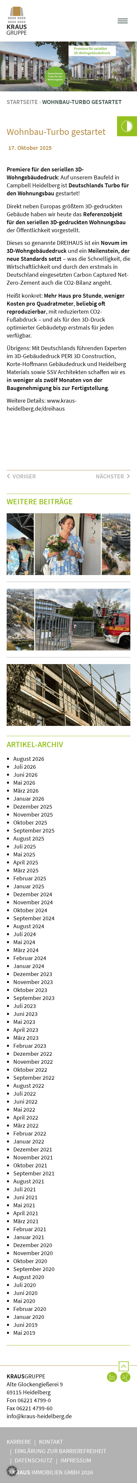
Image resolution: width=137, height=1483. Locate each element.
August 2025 (28, 838)
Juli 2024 (24, 934)
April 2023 (25, 1030)
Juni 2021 (25, 1197)
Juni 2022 (25, 1101)
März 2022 (26, 1125)
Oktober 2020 (30, 1261)
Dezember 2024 (32, 894)
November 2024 (33, 902)
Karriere (19, 1441)
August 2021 (28, 1181)
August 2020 (28, 1277)
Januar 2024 (28, 966)
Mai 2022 (24, 1109)
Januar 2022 (28, 1141)
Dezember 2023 (32, 974)
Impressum (76, 1460)
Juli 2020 (24, 1285)
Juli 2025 (24, 846)
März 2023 (26, 1037)
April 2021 (25, 1213)
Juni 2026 (25, 774)
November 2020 (33, 1253)
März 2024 (26, 950)
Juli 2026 (24, 766)
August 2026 (28, 758)
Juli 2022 (24, 1093)
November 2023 (33, 982)
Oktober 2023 (30, 990)
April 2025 (25, 862)
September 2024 (34, 918)
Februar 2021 (29, 1229)
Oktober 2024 (30, 910)
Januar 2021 (28, 1237)
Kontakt (51, 1441)
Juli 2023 (24, 1006)
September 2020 (34, 1269)
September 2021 (34, 1173)
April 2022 (25, 1117)
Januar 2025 (28, 886)
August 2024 (28, 926)
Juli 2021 (24, 1189)
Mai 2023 (24, 1022)
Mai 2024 (24, 942)
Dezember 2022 (32, 1053)
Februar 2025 (29, 878)
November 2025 (33, 814)
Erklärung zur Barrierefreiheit (60, 1451)
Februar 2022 (29, 1133)
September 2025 (34, 830)
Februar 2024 (29, 958)
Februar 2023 (29, 1045)
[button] (122, 20)
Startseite (22, 102)
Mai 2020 (24, 1301)
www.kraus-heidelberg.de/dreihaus (42, 404)
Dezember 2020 (32, 1245)
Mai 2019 (24, 1332)
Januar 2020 (28, 1317)
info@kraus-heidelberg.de (39, 1416)
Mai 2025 (24, 854)
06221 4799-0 (34, 1400)
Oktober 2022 (30, 1069)
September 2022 (34, 1077)
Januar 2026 (28, 798)
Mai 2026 (24, 782)
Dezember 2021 (32, 1149)
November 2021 (33, 1157)
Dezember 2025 (32, 806)
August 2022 (28, 1085)
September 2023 (34, 998)
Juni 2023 (25, 1014)
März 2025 (26, 870)
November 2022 (33, 1061)
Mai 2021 (24, 1205)
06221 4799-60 (34, 1408)
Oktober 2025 (30, 822)
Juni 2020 (25, 1293)
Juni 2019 (25, 1325)
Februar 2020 (29, 1309)
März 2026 (26, 790)
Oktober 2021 (30, 1165)
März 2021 (26, 1221)
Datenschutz (34, 1460)
